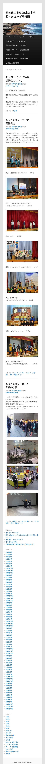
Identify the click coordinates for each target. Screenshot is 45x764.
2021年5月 (9, 693)
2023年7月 (9, 633)
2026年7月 (9, 552)
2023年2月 (9, 644)
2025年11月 (9, 570)
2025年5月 (9, 584)
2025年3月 (9, 589)
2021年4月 (9, 695)
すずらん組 (9, 737)
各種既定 (24, 45)
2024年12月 (9, 596)
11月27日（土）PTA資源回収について (17, 78)
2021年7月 (9, 688)
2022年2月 (9, 672)
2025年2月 (9, 591)
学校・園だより (22, 41)
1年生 (7, 717)
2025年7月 (9, 580)
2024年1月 (9, 619)
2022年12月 (9, 649)
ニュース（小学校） (12, 744)
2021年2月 (9, 699)
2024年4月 (9, 612)
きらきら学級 (10, 735)
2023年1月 (9, 646)
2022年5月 (9, 665)
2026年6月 (9, 554)
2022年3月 (9, 669)
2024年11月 (9, 598)
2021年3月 (9, 697)
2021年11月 (9, 679)
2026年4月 (9, 559)
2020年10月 (9, 709)
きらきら (8, 733)
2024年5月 (9, 610)
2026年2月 (9, 564)
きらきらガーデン (11, 542)
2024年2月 (9, 617)
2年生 (7, 719)
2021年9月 (9, 683)
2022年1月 (9, 674)
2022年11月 (9, 651)
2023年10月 (9, 626)
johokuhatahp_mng (12, 86)
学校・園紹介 (10, 41)
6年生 (7, 728)
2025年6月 (9, 582)
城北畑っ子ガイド (11, 50)
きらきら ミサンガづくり (14, 539)
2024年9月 (9, 603)
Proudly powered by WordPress (22, 762)
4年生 (14, 521)
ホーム (8, 37)
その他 (8, 740)
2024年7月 (9, 605)
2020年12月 (9, 704)
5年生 (7, 726)
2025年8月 (9, 577)
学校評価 (9, 54)
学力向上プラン (19, 54)
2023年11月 (9, 623)
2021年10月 (9, 681)
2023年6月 (9, 635)
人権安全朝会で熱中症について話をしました (20, 544)
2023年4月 (9, 640)
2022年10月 (9, 653)
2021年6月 (9, 690)
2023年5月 (9, 637)
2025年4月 (9, 587)
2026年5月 (9, 557)
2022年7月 (9, 660)
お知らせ (31, 37)
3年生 (7, 721)
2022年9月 (9, 656)
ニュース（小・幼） (19, 37)
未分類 (15, 111)
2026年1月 (9, 566)
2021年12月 (9, 676)
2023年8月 (9, 630)
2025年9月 (9, 575)
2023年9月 (9, 628)
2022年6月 (9, 663)
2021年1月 (9, 702)
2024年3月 (9, 614)
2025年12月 (9, 568)
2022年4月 (9, 667)
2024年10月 (9, 600)
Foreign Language (11, 58)
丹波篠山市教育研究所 (12, 63)
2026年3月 (9, 561)
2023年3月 (9, 642)
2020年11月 (9, 706)
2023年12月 (9, 621)
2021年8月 (9, 686)
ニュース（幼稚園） (12, 747)
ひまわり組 (9, 749)
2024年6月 (9, 607)
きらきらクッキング (12, 533)
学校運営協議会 (24, 50)
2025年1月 (9, 593)
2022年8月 (9, 658)
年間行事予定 (24, 58)
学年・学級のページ (12, 45)
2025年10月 (9, 573)
